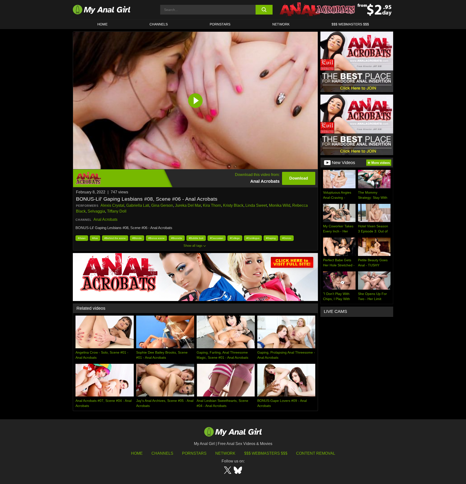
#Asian (82, 238)
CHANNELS (159, 24)
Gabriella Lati (137, 205)
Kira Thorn (212, 205)
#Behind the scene (115, 238)
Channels (162, 453)
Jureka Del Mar (188, 205)
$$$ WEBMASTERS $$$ (350, 24)
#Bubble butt (196, 238)
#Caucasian (216, 238)
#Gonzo (286, 238)
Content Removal (315, 453)
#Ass (95, 238)
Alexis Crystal (112, 205)
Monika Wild (279, 205)
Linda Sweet (256, 205)
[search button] (264, 10)
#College (235, 238)
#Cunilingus (252, 238)
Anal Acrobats (105, 219)
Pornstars (220, 24)
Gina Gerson (162, 205)
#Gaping (271, 238)
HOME (102, 24)
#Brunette (176, 238)
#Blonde (137, 238)
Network (281, 24)
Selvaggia (96, 211)
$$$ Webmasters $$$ (265, 453)
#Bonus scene (156, 238)
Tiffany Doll (116, 211)
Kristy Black (233, 205)
